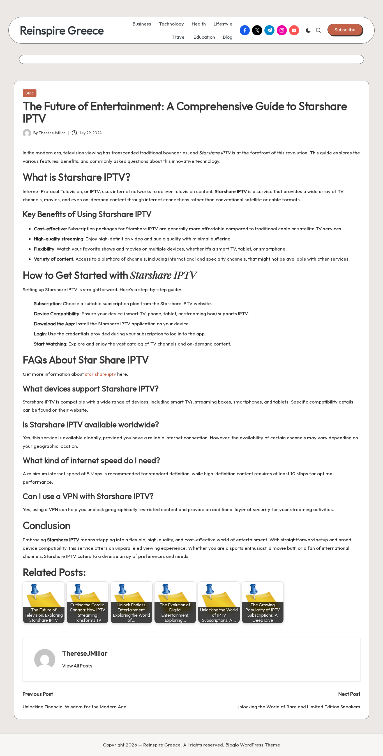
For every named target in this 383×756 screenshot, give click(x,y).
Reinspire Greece (62, 30)
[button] (345, 30)
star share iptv (100, 374)
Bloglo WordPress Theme (252, 745)
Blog (30, 93)
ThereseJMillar (85, 653)
